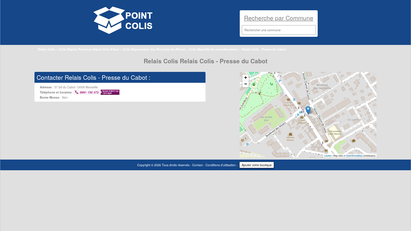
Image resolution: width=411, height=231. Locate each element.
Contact (197, 165)
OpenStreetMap (354, 155)
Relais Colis (46, 49)
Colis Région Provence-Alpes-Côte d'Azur (88, 49)
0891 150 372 (89, 92)
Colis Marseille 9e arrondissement (213, 49)
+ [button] (245, 77)
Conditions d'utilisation (221, 165)
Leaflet (327, 155)
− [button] (245, 84)
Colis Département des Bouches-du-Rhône (154, 49)
